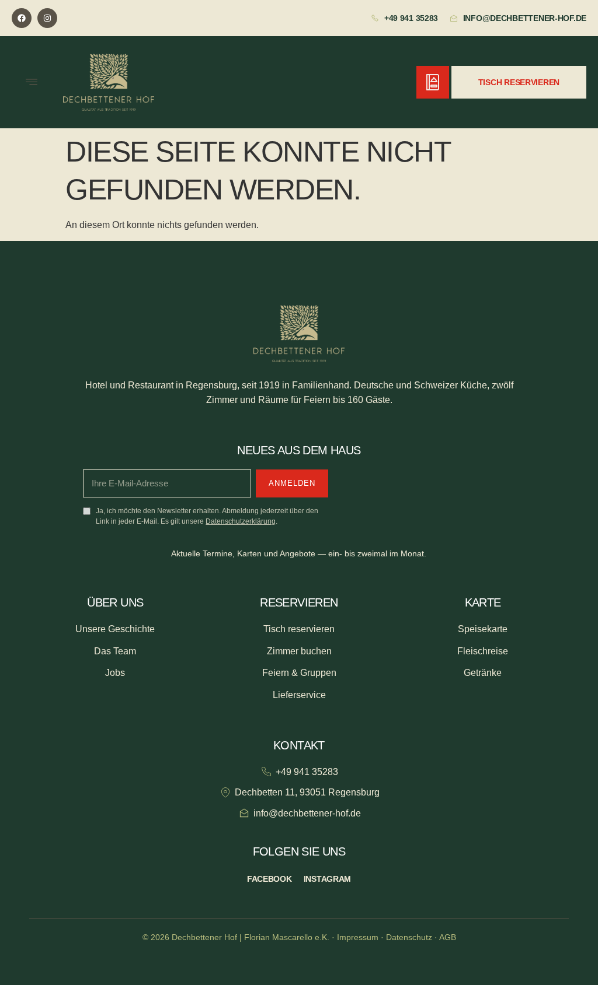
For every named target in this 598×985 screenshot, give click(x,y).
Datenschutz (409, 937)
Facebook (269, 879)
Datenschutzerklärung (241, 521)
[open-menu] (31, 82)
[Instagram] (47, 18)
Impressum (357, 937)
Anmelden (292, 483)
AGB (447, 937)
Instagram (327, 879)
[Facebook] (22, 18)
